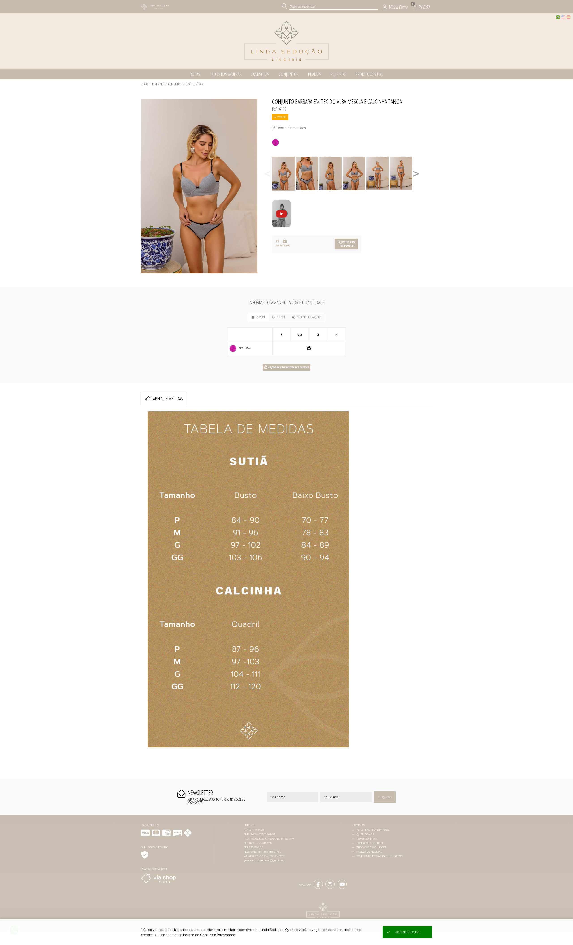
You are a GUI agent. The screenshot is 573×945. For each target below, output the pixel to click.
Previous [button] (267, 174)
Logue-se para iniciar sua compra (288, 367)
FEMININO (158, 84)
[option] (283, 174)
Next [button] (416, 174)
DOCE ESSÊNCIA (194, 84)
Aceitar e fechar (407, 932)
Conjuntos (175, 84)
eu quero (384, 797)
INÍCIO (144, 84)
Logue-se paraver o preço (346, 243)
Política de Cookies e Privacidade (209, 935)
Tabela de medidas (167, 398)
